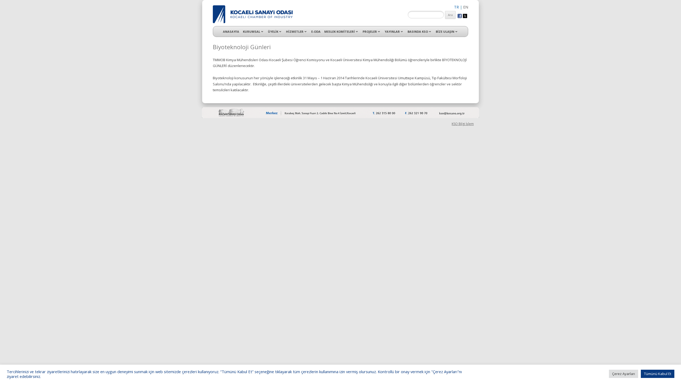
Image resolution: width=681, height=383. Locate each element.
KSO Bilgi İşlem (463, 124)
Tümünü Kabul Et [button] (657, 373)
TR (456, 7)
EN (465, 7)
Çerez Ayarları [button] (623, 373)
